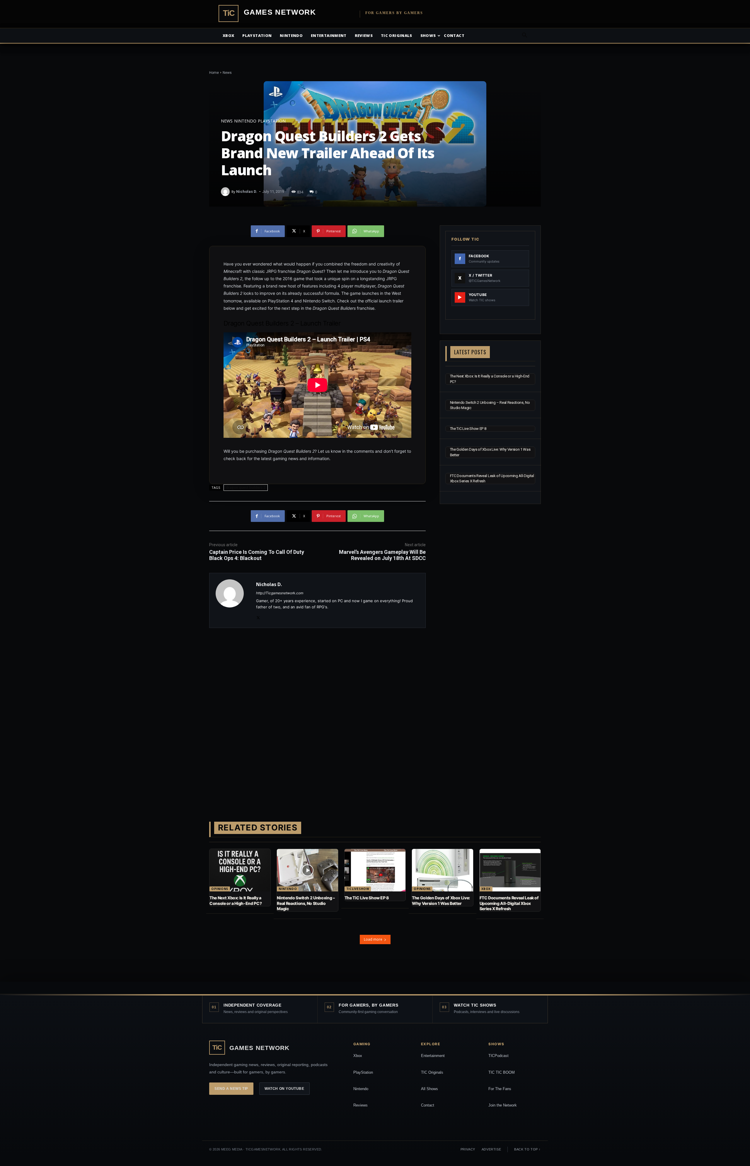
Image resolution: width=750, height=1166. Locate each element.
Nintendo (291, 35)
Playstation (257, 35)
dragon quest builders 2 (245, 487)
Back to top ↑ (527, 1149)
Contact (454, 35)
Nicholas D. (246, 191)
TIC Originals (432, 1072)
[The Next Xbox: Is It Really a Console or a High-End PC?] (239, 870)
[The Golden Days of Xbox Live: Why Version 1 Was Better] (442, 870)
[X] (258, 616)
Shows (428, 35)
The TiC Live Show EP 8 (468, 428)
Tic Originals (396, 35)
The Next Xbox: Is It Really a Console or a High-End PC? (235, 900)
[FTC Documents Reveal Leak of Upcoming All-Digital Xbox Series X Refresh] (510, 870)
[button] (524, 36)
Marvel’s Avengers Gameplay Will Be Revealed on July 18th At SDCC (382, 555)
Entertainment (329, 35)
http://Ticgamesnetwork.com (279, 593)
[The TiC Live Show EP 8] (375, 870)
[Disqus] (317, 715)
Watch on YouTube (284, 1089)
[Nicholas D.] (226, 191)
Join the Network (502, 1105)
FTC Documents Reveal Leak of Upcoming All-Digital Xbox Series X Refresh (509, 903)
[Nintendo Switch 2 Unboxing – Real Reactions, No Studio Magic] (307, 870)
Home (214, 73)
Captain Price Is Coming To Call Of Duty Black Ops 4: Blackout (256, 555)
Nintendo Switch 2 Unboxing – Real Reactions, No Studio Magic (306, 903)
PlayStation (363, 1072)
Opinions (219, 889)
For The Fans (499, 1089)
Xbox (228, 35)
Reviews (364, 35)
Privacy (468, 1149)
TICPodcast (498, 1055)
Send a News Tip (231, 1089)
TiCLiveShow (357, 889)
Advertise (491, 1149)
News (227, 73)
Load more (373, 939)
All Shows (429, 1089)
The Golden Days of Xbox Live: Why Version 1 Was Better (441, 900)
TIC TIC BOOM (501, 1072)
